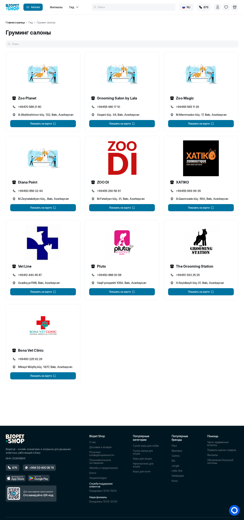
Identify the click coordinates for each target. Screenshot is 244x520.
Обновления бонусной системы (220, 461)
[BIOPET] (12, 7)
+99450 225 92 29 (30, 359)
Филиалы (212, 455)
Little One (177, 470)
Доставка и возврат (100, 447)
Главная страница (15, 22)
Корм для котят (142, 471)
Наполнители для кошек (143, 465)
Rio (173, 460)
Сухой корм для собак (146, 445)
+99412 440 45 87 (30, 275)
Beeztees (177, 450)
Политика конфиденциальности (101, 453)
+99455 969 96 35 (188, 191)
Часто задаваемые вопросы (218, 443)
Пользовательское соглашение (100, 461)
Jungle (175, 465)
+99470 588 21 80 (29, 107)
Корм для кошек (142, 458)
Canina (175, 455)
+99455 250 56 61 (109, 191)
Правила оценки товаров (221, 450)
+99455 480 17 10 (108, 107)
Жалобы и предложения (103, 468)
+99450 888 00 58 (109, 275)
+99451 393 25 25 (188, 275)
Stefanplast (178, 475)
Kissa (175, 480)
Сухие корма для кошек (143, 452)
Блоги (92, 473)
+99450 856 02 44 (30, 191)
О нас (92, 442)
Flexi (174, 445)
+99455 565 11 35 (187, 107)
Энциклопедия (97, 478)
